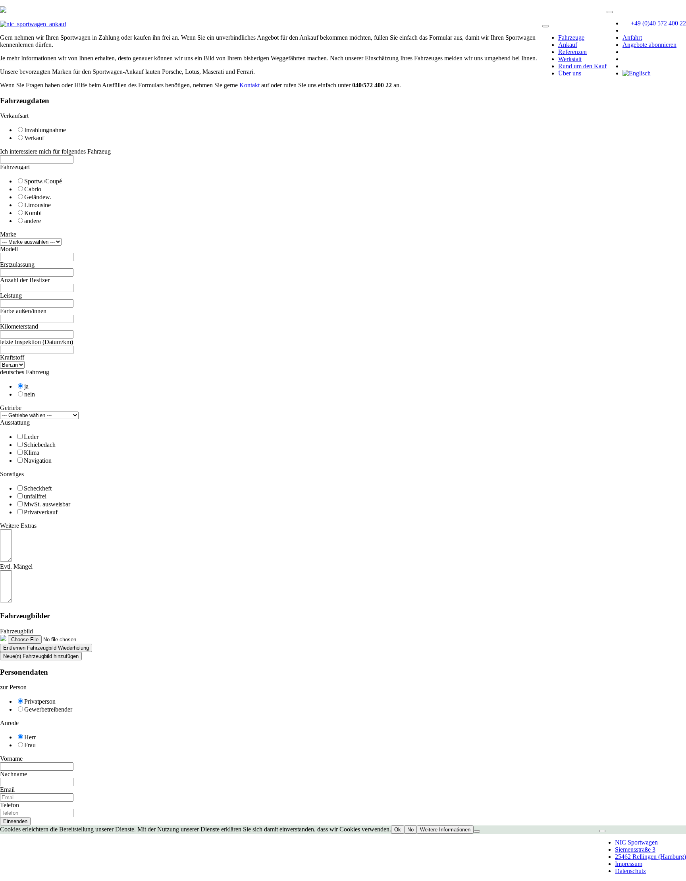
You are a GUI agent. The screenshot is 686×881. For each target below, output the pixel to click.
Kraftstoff (12, 357)
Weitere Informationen (445, 830)
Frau (30, 745)
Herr (30, 737)
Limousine (37, 205)
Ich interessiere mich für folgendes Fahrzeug (55, 151)
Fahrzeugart (15, 167)
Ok (397, 830)
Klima (31, 452)
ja (26, 386)
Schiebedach (40, 444)
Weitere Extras (18, 525)
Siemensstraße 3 (635, 849)
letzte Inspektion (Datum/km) (36, 342)
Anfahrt (632, 37)
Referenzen (572, 51)
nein (29, 394)
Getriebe (10, 407)
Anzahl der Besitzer (25, 280)
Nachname (13, 774)
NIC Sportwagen (636, 842)
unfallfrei (35, 496)
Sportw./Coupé (43, 181)
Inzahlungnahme (45, 130)
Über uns (569, 73)
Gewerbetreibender (48, 709)
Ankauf (567, 44)
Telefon (9, 805)
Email (7, 789)
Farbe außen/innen (23, 311)
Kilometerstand (19, 326)
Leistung (11, 295)
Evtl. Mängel (16, 566)
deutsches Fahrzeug (24, 372)
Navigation (38, 460)
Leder (31, 436)
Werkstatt (570, 59)
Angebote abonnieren (649, 44)
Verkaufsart (14, 115)
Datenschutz (630, 871)
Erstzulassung (17, 264)
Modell (9, 249)
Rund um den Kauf (582, 66)
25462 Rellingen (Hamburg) (650, 856)
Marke (8, 234)
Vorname (11, 758)
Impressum (628, 863)
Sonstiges (12, 474)
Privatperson (40, 701)
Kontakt (249, 85)
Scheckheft (38, 488)
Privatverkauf (41, 512)
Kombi (33, 213)
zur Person (13, 687)
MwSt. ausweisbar (47, 504)
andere (32, 220)
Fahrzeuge (571, 37)
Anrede (9, 722)
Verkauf (34, 138)
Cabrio (32, 189)
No (410, 830)
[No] (477, 831)
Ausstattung (15, 422)
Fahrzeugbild (16, 631)
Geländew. (37, 197)
